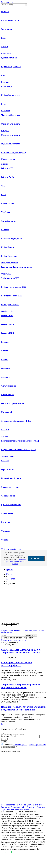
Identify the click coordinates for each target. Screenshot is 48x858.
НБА (3, 75)
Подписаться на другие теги (13, 640)
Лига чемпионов (8, 386)
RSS (3, 805)
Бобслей (5, 461)
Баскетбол (6, 53)
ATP (3, 186)
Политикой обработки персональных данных (15, 561)
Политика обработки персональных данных (23, 808)
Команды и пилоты (10, 304)
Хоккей (4, 436)
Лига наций (6, 412)
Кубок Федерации (9, 256)
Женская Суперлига (10, 124)
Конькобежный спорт (11, 478)
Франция (5, 377)
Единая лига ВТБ (9, 58)
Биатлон (5, 82)
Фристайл (5, 531)
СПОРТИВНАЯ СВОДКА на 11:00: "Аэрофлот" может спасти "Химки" (21, 651)
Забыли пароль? (20, 744)
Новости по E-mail (14, 805)
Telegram (27, 805)
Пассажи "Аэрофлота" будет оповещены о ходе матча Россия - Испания (23, 708)
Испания (5, 342)
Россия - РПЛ (7, 316)
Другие (4, 540)
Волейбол (5, 111)
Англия (4, 351)
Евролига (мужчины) (11, 66)
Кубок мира (6, 86)
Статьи (4, 47)
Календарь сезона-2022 (11, 296)
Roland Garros (7, 203)
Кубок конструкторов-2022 (13, 287)
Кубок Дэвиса (7, 247)
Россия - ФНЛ (7, 324)
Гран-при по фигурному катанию (16, 267)
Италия (4, 359)
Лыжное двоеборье (10, 487)
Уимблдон (5, 212)
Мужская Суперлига (10, 115)
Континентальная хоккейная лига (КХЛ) (20, 441)
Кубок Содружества (10, 95)
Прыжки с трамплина (11, 504)
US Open (5, 230)
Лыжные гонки (8, 159)
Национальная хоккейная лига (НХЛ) (18, 449)
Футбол (4, 311)
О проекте (31, 807)
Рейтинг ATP (7, 168)
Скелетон (5, 522)
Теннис (4, 164)
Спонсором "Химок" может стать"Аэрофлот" (16, 664)
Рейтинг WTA (7, 177)
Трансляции (6, 29)
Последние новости (10, 20)
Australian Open (8, 221)
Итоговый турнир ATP (11, 238)
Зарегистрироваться (37, 744)
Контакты (5, 807)
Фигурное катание (9, 263)
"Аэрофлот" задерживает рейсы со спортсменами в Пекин (20, 686)
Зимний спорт (7, 456)
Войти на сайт (7, 2)
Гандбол (5, 130)
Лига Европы (7, 395)
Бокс (3, 104)
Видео (4, 38)
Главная (5, 11)
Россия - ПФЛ (7, 333)
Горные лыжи (7, 469)
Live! (12, 311)
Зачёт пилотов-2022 (10, 278)
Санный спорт (7, 513)
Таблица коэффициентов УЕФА (16, 421)
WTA (3, 194)
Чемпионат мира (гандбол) (13, 152)
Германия (5, 368)
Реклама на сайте (18, 807)
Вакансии (37, 805)
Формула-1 (6, 274)
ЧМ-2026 (5, 430)
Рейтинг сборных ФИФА (12, 403)
